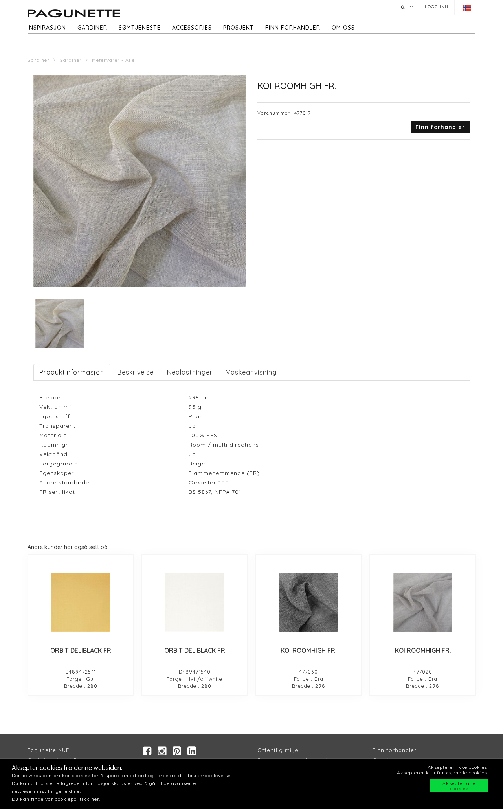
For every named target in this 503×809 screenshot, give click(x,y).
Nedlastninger (190, 372)
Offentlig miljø (278, 750)
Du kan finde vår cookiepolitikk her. (56, 799)
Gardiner (92, 27)
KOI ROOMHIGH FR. (308, 650)
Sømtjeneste (140, 27)
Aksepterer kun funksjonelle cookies (442, 772)
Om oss (343, 27)
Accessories (192, 27)
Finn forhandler (292, 27)
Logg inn (436, 6)
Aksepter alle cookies (458, 785)
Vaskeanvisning (251, 372)
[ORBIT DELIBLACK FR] (80, 602)
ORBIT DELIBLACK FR (80, 650)
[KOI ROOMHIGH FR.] (308, 602)
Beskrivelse (135, 372)
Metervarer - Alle (113, 60)
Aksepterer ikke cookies (457, 767)
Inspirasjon (47, 27)
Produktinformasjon (72, 372)
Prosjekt (238, 27)
